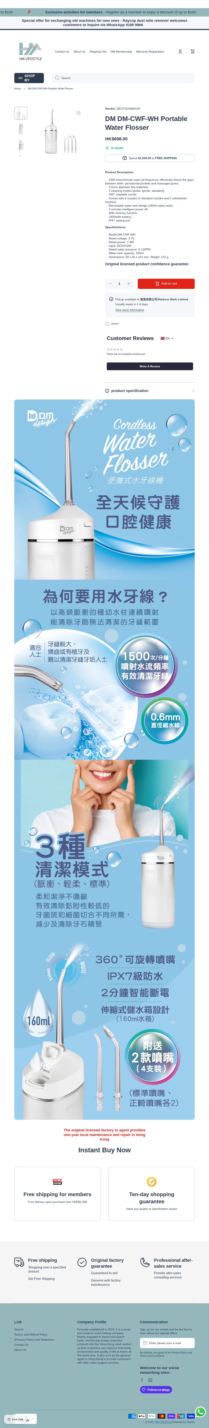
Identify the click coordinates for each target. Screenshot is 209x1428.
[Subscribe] (190, 1343)
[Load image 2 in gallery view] (20, 128)
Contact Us (21, 1344)
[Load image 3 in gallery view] (20, 143)
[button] (193, 52)
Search (18, 1329)
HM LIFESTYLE (163, 1422)
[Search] (55, 78)
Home (17, 88)
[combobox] (123, 78)
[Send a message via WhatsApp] (200, 1412)
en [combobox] (168, 338)
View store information (129, 310)
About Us (20, 1349)
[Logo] (30, 51)
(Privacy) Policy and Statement (34, 1339)
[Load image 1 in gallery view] (20, 113)
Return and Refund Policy (30, 1334)
